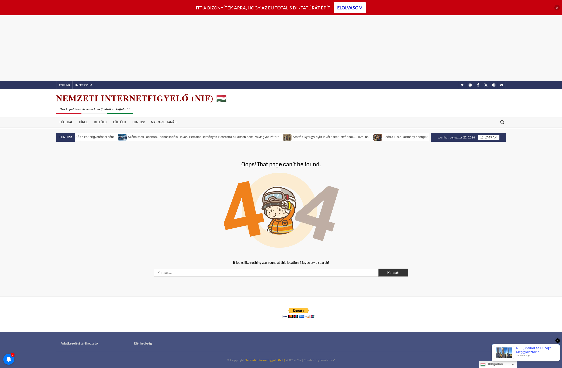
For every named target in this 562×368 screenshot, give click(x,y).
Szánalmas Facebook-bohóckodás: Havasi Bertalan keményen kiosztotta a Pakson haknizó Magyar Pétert (194, 137)
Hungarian (494, 364)
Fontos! (138, 122)
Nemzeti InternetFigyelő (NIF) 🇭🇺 (141, 98)
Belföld (100, 122)
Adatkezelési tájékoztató (79, 343)
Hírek (83, 122)
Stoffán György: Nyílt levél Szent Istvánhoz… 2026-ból (321, 137)
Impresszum (83, 85)
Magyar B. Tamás (164, 122)
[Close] (557, 8)
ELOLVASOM (350, 7)
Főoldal (66, 122)
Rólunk (64, 85)
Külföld (119, 122)
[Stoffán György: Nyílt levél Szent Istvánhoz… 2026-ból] (278, 137)
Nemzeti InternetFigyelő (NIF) (265, 360)
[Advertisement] (281, 48)
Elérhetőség (143, 343)
